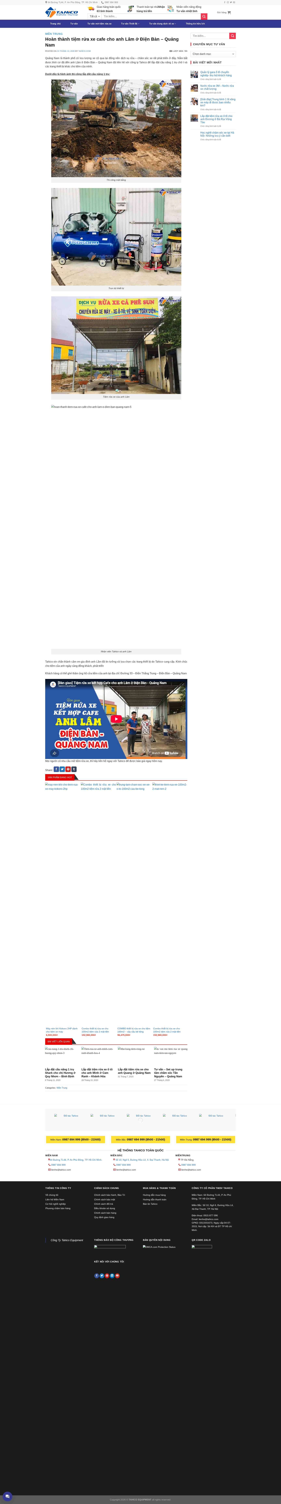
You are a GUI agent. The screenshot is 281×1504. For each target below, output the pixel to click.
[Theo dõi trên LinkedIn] (112, 1275)
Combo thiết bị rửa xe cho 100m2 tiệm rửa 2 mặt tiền (95, 1030)
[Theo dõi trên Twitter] (231, 2)
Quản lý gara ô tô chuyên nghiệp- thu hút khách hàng (216, 74)
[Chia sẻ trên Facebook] (56, 769)
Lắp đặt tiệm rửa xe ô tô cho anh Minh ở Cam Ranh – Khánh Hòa (97, 1073)
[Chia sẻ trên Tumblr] (74, 769)
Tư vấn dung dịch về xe (161, 23)
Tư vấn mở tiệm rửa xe (99, 23)
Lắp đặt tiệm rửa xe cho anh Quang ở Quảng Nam (134, 1071)
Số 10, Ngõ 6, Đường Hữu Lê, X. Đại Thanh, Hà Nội (142, 1159)
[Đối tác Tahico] (69, 1120)
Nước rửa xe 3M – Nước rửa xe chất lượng (217, 87)
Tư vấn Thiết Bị (129, 23)
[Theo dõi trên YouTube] (117, 1275)
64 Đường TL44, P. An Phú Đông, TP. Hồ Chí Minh (75, 1159)
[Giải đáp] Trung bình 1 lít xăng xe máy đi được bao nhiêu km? (217, 102)
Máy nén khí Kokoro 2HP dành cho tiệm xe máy (62, 1030)
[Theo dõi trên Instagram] (228, 2)
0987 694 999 (58, 1165)
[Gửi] (204, 16)
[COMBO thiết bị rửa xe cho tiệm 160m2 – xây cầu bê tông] (134, 905)
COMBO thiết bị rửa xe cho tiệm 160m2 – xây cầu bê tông (133, 1030)
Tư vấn (74, 23)
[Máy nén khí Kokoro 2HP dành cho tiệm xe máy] (62, 905)
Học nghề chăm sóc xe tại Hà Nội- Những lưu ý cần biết (217, 134)
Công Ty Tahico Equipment (67, 1240)
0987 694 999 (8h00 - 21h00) (81, 1139)
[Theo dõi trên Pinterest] (107, 1275)
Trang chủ (55, 23)
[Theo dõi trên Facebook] (225, 2)
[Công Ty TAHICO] (61, 12)
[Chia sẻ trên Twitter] (62, 769)
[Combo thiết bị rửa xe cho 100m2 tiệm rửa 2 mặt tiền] (98, 905)
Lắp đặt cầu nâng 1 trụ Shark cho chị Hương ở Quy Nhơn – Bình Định (60, 1073)
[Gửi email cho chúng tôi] (234, 2)
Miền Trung (54, 34)
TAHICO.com (84, 51)
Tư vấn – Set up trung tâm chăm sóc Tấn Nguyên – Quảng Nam (168, 1073)
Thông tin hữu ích (195, 23)
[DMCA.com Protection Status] (159, 1247)
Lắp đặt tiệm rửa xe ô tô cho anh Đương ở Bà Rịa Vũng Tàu (216, 119)
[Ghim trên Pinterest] (68, 769)
